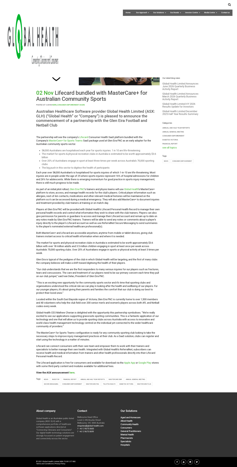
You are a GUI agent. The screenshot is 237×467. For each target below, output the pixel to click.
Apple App (129, 362)
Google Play (144, 362)
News (54, 105)
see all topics (169, 147)
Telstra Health (109, 384)
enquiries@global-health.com (90, 426)
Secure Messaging (51, 384)
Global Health (131, 189)
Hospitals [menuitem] (125, 445)
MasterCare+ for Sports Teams (66, 140)
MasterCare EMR (115, 379)
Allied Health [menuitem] (126, 421)
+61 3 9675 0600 (87, 429)
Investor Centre (191, 13)
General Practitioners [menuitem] (131, 431)
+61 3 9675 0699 (86, 431)
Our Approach (141, 13)
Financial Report (70, 379)
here (71, 372)
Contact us (225, 13)
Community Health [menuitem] (129, 424)
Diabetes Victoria (126, 384)
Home (128, 13)
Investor (55, 379)
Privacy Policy (60, 464)
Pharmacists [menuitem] (127, 438)
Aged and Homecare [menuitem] (130, 417)
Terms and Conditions (44, 464)
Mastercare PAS (92, 384)
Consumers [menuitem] (126, 427)
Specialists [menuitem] (126, 441)
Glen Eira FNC (77, 189)
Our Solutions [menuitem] (129, 410)
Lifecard (83, 137)
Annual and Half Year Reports (93, 379)
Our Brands (174, 13)
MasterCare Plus (144, 384)
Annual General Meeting (135, 379)
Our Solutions (158, 13)
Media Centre (209, 13)
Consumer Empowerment (68, 105)
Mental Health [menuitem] (127, 434)
